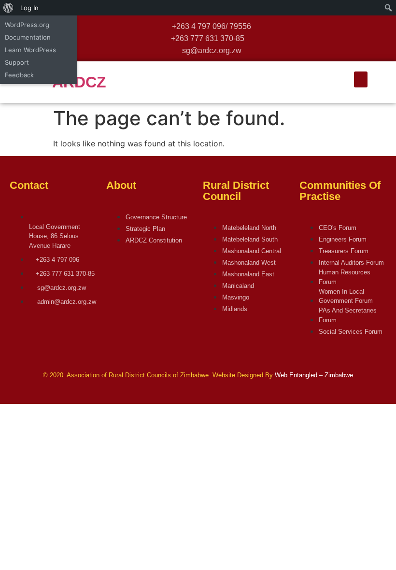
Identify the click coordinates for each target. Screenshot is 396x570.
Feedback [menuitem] (19, 75)
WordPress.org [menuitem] (27, 24)
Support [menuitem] (17, 62)
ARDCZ (79, 82)
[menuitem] (8, 7)
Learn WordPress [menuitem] (30, 50)
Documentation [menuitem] (28, 37)
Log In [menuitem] (29, 8)
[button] (361, 79)
